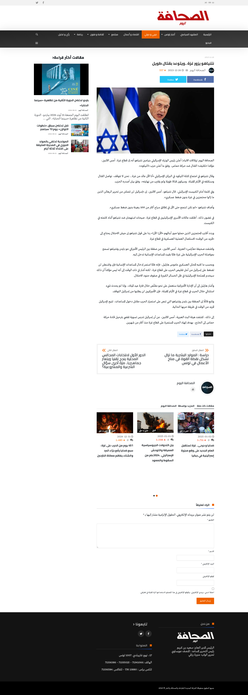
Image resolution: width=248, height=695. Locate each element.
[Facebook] (43, 3)
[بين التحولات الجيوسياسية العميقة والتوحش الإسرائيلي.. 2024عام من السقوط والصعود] (155, 422)
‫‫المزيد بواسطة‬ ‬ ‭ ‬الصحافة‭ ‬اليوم (177, 406)
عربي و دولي (184, 431)
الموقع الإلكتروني (208, 576)
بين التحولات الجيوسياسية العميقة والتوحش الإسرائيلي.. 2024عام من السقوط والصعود (158, 453)
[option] (196, 435)
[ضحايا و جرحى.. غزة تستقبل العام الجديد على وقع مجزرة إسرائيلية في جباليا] (196, 422)
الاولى (194, 431)
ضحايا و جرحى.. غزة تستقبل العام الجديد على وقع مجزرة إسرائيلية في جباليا (197, 450)
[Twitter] (37, 3)
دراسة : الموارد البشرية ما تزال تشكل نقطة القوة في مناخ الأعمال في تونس (186, 357)
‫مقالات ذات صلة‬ (205, 406)
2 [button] (154, 495)
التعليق (210, 520)
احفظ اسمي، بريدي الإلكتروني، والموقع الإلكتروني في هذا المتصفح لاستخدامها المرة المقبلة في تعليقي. (177, 592)
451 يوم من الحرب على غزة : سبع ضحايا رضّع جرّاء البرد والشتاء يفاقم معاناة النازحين (115, 450)
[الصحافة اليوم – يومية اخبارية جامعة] (183, 10)
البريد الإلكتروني (207, 564)
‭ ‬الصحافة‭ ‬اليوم (198, 70)
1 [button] (157, 496)
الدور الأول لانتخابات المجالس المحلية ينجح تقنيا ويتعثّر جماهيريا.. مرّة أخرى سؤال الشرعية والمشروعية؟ (124, 359)
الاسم (211, 551)
